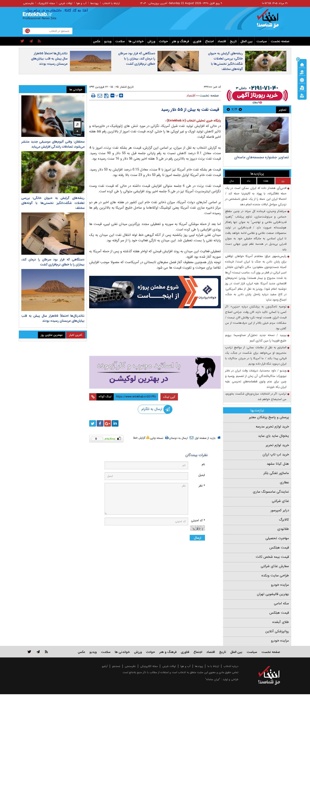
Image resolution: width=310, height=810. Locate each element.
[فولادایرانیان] (155, 292)
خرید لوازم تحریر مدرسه (272, 426)
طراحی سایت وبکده (275, 575)
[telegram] (31, 41)
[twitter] (22, 41)
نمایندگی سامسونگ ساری (271, 491)
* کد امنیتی (198, 520)
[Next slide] (228, 109)
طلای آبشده (280, 622)
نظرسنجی (28, 3)
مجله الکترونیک (46, 3)
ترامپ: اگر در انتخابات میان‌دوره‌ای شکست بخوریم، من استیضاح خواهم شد (255, 396)
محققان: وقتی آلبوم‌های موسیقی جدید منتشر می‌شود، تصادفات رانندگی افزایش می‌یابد (52, 144)
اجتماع (209, 41)
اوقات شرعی (65, 3)
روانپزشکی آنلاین (277, 631)
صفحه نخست (280, 41)
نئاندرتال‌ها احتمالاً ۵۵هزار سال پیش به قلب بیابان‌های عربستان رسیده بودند (49, 58)
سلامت (120, 41)
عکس (96, 41)
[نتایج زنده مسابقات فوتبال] (302, 95)
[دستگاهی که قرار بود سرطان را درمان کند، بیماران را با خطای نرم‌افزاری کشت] (52, 233)
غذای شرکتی (280, 501)
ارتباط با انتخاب (111, 3)
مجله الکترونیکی (149, 666)
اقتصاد (222, 41)
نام (203, 464)
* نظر (202, 485)
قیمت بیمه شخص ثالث (272, 557)
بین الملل (247, 41)
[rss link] (46, 651)
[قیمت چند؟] (302, 72)
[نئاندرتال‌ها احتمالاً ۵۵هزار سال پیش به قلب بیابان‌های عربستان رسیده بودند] (52, 290)
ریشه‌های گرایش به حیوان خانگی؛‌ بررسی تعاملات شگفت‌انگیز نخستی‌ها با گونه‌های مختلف (225, 61)
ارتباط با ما (213, 666)
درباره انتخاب (231, 666)
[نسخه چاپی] (93, 95)
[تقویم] (302, 87)
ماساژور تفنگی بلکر (276, 473)
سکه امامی (281, 603)
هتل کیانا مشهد (278, 464)
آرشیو (105, 666)
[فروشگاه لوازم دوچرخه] (155, 332)
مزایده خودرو (280, 585)
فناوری (197, 41)
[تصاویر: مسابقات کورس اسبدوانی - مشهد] (257, 135)
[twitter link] (29, 651)
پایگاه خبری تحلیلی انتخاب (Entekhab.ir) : (193, 120)
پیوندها (94, 3)
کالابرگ (284, 519)
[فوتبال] (302, 79)
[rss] (39, 41)
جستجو (116, 666)
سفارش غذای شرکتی (275, 566)
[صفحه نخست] (302, 64)
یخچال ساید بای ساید (273, 436)
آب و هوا (81, 3)
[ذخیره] (106, 95)
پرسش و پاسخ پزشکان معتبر (269, 417)
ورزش (151, 41)
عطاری (284, 482)
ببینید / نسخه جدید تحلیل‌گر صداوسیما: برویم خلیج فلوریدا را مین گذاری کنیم (255, 338)
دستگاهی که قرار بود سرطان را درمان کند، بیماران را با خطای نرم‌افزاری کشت (136, 58)
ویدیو (107, 41)
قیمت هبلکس (279, 547)
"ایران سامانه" (212, 679)
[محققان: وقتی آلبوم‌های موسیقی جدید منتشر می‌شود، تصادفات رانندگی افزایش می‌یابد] (52, 116)
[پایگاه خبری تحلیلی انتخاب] (271, 20)
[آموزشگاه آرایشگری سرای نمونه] (155, 372)
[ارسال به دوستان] (100, 95)
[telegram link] (38, 651)
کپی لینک (169, 396)
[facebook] (100, 423)
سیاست (261, 41)
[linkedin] (115, 423)
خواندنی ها (136, 41)
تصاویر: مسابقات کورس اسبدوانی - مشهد (258, 157)
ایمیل (201, 475)
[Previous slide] (240, 109)
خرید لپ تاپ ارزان (276, 454)
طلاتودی (283, 529)
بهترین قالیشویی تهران (273, 594)
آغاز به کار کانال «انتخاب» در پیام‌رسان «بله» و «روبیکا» (53, 10)
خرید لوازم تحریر (277, 445)
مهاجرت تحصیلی (277, 538)
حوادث (163, 41)
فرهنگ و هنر (180, 41)
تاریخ (233, 41)
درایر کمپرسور (280, 510)
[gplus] (107, 423)
